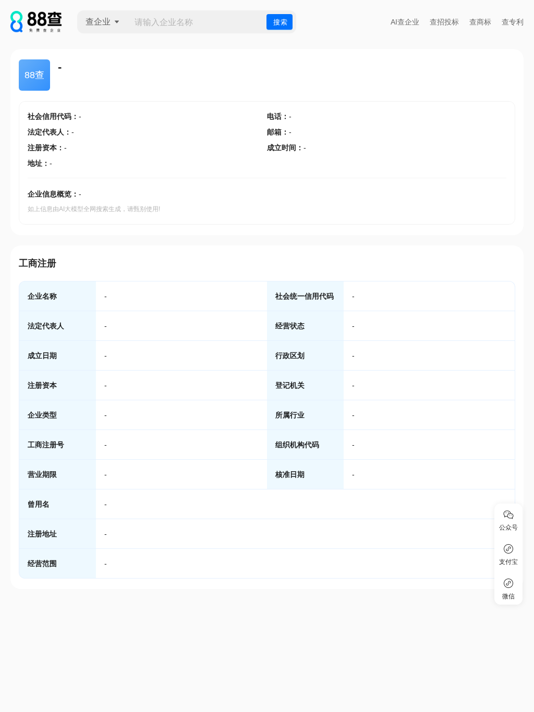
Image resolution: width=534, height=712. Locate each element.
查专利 (513, 22)
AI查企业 (405, 22)
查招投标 (444, 22)
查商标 (480, 22)
